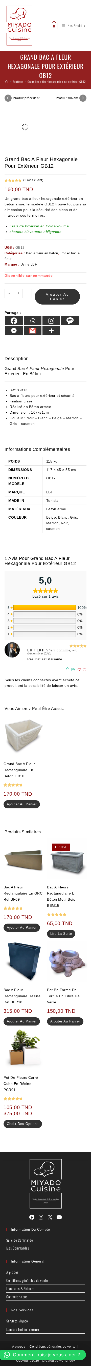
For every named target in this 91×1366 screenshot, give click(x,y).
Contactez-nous (16, 1296)
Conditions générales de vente (27, 1280)
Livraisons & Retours (20, 1288)
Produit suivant (67, 98)
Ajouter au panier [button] (22, 804)
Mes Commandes (17, 1248)
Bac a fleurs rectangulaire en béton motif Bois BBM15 (62, 896)
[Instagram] (51, 320)
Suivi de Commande (19, 1240)
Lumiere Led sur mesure (22, 1329)
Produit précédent (26, 98)
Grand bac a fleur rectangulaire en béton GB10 (19, 770)
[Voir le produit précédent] (8, 98)
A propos (12, 1272)
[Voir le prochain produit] (82, 98)
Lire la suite (61, 934)
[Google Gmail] (32, 330)
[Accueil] (6, 82)
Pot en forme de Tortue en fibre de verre (63, 996)
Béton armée (40, 407)
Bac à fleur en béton (42, 253)
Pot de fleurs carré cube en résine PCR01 (21, 1083)
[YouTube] (59, 1217)
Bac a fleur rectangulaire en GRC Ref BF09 (23, 893)
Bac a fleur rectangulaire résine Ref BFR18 (22, 996)
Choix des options (23, 1124)
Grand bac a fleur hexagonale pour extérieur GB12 (57, 82)
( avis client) (33, 180)
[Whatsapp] (32, 320)
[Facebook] (14, 320)
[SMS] (70, 320)
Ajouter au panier (57, 296)
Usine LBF (28, 264)
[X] (50, 1217)
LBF (49, 492)
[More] (51, 330)
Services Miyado (17, 1320)
